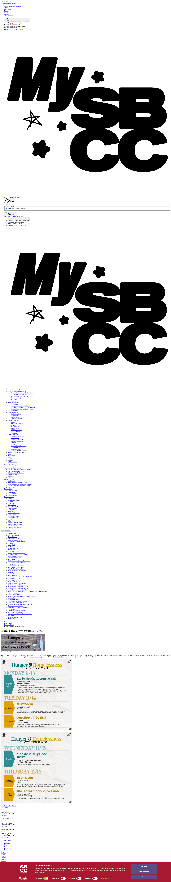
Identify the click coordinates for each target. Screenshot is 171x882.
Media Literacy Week (14, 594)
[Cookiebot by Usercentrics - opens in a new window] (23, 878)
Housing (13, 425)
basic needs (45, 655)
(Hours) (12, 818)
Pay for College (12, 412)
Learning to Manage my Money (17, 553)
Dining (13, 422)
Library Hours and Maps (15, 540)
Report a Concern (9, 850)
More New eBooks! (13, 599)
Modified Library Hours (14, 557)
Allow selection (144, 871)
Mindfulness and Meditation (16, 565)
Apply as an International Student (20, 406)
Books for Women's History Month (18, 585)
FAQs (9, 546)
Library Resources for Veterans (16, 610)
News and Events (9, 625)
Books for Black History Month (17, 570)
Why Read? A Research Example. (17, 554)
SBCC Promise (15, 417)
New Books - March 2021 (15, 574)
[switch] (63, 878)
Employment (7, 845)
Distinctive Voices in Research (16, 562)
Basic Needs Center (58, 657)
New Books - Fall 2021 (14, 578)
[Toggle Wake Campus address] (1, 831)
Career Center (15, 438)
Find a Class (14, 410)
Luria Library (8, 623)
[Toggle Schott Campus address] (1, 820)
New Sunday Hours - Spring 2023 (17, 602)
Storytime (10, 572)
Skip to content (5, 1)
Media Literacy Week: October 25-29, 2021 (20, 577)
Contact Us (15, 216)
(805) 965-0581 (5, 815)
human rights (135, 655)
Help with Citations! (13, 564)
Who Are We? (12, 549)
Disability (7, 843)
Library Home (12, 533)
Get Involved (15, 426)
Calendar (6, 12)
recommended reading (35, 657)
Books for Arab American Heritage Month (20, 604)
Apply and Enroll (13, 402)
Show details (105, 878)
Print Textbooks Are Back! (15, 580)
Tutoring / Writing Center (18, 450)
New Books (11, 559)
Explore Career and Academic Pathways (22, 393)
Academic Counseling (17, 436)
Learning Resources (17, 441)
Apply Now (14, 404)
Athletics (6, 14)
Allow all (144, 866)
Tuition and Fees (16, 414)
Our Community (12, 420)
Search (6, 203)
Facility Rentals (15, 431)
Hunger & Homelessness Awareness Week (20, 614)
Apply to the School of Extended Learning (23, 407)
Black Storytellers (13, 551)
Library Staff (11, 545)
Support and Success (14, 434)
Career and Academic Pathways (17, 391)
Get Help (10, 543)
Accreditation (8, 9)
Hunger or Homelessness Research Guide (158, 655)
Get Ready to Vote (13, 548)
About (6, 7)
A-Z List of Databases (14, 535)
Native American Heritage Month (17, 601)
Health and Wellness (17, 439)
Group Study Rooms (14, 538)
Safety (13, 444)
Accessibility (7, 840)
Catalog (13, 401)
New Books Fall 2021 (14, 575)
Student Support (15, 449)
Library (6, 11)
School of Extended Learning (12, 6)
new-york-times (12, 593)
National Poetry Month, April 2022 (18, 590)
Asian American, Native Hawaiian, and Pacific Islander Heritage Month (28, 591)
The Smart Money (16, 418)
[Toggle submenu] (17, 412)
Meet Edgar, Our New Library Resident (19, 607)
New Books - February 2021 (16, 569)
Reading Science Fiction (15, 556)
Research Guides (12, 537)
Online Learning (16, 398)
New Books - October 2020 (16, 567)
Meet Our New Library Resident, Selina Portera (21, 596)
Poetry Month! (12, 618)
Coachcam (14, 433)
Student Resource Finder (18, 447)
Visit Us (20, 216)
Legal (5, 846)
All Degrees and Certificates (19, 394)
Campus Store (15, 428)
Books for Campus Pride (15, 617)
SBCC (6, 621)
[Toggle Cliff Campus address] (1, 809)
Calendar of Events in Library (16, 541)
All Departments (9, 15)
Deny (144, 877)
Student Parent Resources (18, 446)
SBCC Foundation (16, 430)
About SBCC (8, 216)
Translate (17, 24)
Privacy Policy (8, 848)
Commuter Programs (17, 423)
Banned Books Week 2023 (15, 606)
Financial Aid (15, 415)
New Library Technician (15, 612)
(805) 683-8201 (5, 826)
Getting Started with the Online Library (19, 561)
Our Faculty (14, 399)
